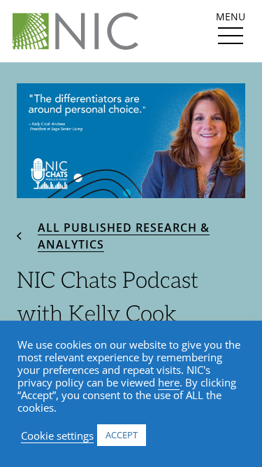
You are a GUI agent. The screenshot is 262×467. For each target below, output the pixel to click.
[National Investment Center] (75, 31)
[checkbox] (230, 35)
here (169, 382)
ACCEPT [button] (121, 434)
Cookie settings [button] (57, 435)
